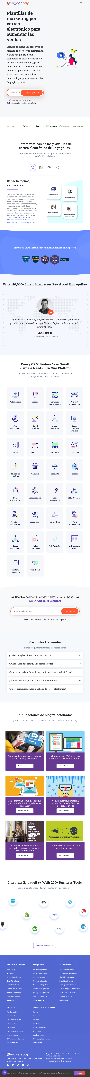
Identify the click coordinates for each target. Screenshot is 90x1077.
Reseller (36, 1023)
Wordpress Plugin (13, 1012)
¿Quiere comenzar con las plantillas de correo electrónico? (37, 689)
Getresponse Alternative (68, 985)
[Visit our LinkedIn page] (13, 1065)
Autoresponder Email (14, 992)
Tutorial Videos (12, 1035)
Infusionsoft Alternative (68, 973)
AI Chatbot (11, 973)
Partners (36, 1012)
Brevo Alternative (65, 996)
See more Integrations (44, 945)
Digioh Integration (40, 996)
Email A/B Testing (13, 996)
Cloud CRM (11, 1023)
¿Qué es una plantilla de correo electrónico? (30, 655)
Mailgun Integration (40, 981)
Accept (79, 1073)
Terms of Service (17, 1069)
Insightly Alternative (66, 981)
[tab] (33, 167)
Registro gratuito (31, 92)
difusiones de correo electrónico (19, 220)
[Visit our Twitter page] (18, 1065)
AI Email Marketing (14, 977)
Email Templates (13, 981)
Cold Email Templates (15, 1031)
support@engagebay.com (54, 1058)
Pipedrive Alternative (67, 977)
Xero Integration (39, 977)
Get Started (70, 611)
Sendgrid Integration (41, 992)
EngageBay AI (12, 969)
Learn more (67, 1073)
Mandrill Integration (40, 985)
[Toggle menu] (81, 3)
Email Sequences (39, 1027)
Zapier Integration (40, 969)
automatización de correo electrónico (20, 222)
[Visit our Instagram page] (28, 1065)
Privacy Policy (27, 1069)
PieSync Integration (40, 973)
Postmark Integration (41, 989)
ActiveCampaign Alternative (69, 989)
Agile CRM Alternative (67, 992)
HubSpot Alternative (66, 969)
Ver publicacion (24, 766)
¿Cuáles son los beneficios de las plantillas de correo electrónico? (40, 672)
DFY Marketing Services (15, 1039)
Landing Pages (38, 1035)
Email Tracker (12, 1016)
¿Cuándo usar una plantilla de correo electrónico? (33, 663)
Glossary (36, 1020)
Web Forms (37, 1031)
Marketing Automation (41, 1039)
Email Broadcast (13, 985)
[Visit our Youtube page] (23, 1065)
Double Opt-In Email (14, 989)
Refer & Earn (37, 1016)
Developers (11, 1027)
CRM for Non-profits (14, 1020)
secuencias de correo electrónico (19, 217)
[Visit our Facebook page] (8, 1065)
